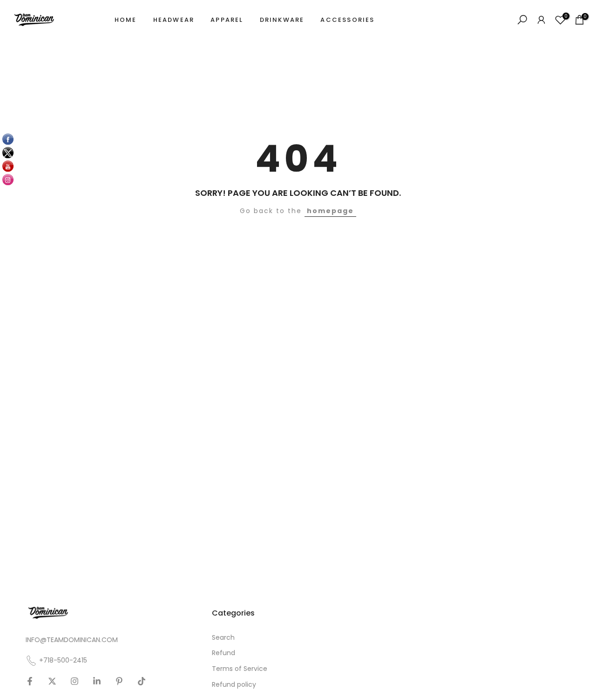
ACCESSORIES (347, 19)
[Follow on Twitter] (52, 681)
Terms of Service (239, 668)
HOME (126, 19)
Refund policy (234, 684)
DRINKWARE (282, 19)
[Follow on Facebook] (30, 681)
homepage (330, 210)
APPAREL (226, 19)
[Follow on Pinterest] (119, 681)
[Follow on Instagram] (74, 681)
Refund (223, 653)
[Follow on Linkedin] (97, 681)
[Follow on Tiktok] (141, 681)
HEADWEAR (174, 19)
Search (223, 637)
